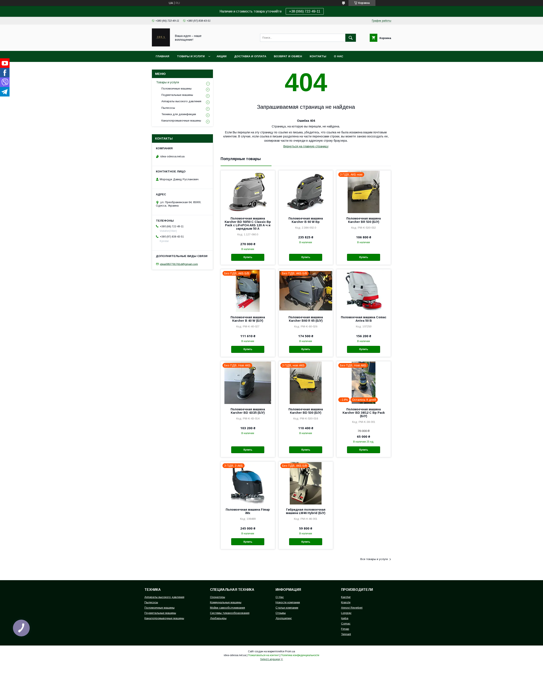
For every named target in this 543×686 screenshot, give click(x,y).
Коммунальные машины (225, 602)
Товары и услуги (191, 56)
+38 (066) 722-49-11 (304, 11)
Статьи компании (287, 607)
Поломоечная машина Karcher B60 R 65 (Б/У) (305, 319)
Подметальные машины (177, 94)
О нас (338, 56)
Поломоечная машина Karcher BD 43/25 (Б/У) (248, 411)
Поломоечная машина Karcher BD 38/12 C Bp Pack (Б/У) (364, 413)
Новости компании (288, 602)
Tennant (346, 634)
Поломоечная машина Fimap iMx (248, 511)
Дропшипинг (284, 618)
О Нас (280, 597)
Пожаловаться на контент (263, 655)
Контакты (318, 56)
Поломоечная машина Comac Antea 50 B (363, 319)
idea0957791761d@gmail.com (179, 263)
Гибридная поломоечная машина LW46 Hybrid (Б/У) (305, 511)
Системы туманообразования (229, 613)
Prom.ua (290, 651)
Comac (345, 623)
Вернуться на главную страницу (306, 146)
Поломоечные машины (176, 88)
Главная (162, 56)
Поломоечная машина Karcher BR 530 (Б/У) (363, 220)
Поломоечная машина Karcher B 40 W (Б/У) (248, 319)
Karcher (346, 597)
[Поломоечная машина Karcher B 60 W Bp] (306, 191)
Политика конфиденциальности (300, 655)
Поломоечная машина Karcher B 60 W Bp (305, 220)
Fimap (345, 628)
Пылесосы (168, 107)
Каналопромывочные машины (181, 120)
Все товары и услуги (374, 559)
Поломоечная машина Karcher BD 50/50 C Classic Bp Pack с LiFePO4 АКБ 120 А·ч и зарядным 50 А (248, 223)
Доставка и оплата (250, 56)
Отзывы (281, 613)
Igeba (344, 618)
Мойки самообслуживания (227, 607)
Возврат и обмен (288, 56)
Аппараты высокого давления (181, 101)
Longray (346, 613)
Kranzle (345, 602)
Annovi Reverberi (351, 607)
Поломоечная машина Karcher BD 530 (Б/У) (305, 411)
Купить (248, 257)
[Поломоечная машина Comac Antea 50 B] (364, 290)
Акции (222, 56)
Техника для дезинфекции (178, 114)
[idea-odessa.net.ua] (161, 45)
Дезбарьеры (218, 618)
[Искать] (350, 38)
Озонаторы (217, 597)
